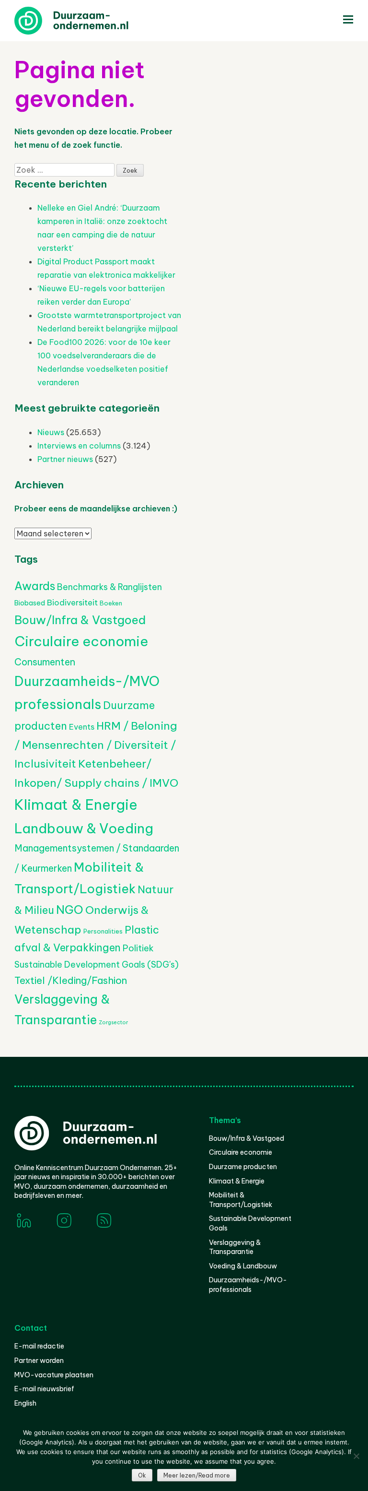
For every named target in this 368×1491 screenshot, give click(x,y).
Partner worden (39, 1360)
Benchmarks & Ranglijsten (109, 586)
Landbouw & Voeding (83, 828)
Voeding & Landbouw (243, 1266)
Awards (34, 586)
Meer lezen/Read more (196, 1475)
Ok (142, 1475)
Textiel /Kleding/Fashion (70, 980)
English (25, 1403)
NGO (69, 909)
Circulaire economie (81, 641)
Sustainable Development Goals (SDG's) (96, 964)
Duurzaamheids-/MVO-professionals (248, 1285)
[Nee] (356, 1456)
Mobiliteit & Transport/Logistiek (240, 1200)
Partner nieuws (65, 459)
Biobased (29, 603)
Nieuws (50, 432)
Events (81, 727)
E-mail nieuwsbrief (44, 1388)
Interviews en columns (79, 445)
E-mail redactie (39, 1346)
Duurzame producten (243, 1166)
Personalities (103, 931)
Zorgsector (113, 1022)
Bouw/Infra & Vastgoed (80, 620)
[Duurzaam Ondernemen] (86, 21)
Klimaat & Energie (76, 805)
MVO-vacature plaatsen (53, 1375)
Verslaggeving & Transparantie (235, 1247)
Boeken (111, 603)
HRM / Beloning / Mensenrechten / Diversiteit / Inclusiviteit (95, 744)
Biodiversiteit (72, 602)
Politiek (138, 948)
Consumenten (44, 662)
